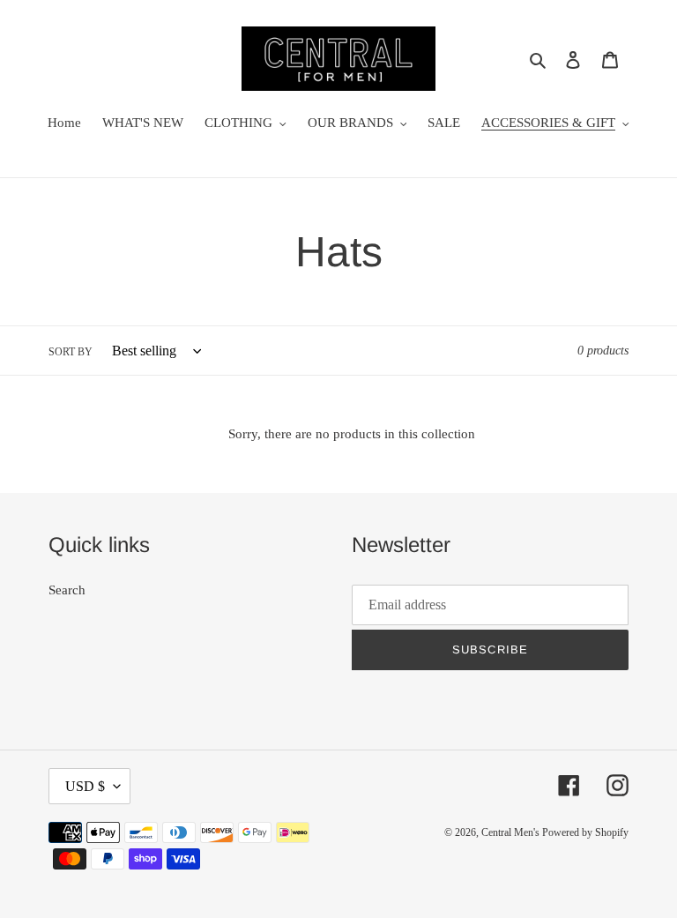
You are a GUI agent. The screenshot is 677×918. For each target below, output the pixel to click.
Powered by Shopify (585, 832)
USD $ (85, 786)
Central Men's (511, 832)
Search (67, 590)
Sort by (70, 352)
